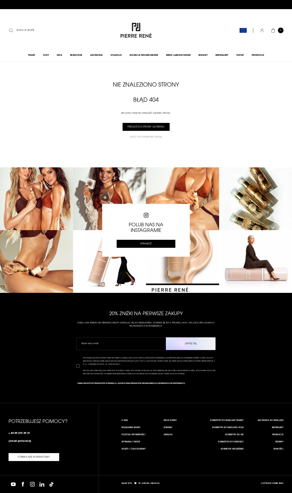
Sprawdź (146, 244)
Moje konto (170, 421)
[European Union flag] (243, 30)
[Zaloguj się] (262, 30)
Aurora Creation (151, 483)
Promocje (277, 435)
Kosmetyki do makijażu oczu (228, 428)
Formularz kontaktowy (34, 457)
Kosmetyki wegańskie (232, 449)
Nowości (278, 449)
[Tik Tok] (51, 484)
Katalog (168, 435)
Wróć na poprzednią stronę (146, 137)
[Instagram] (32, 484)
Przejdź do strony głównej (146, 127)
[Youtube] (13, 484)
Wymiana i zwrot (131, 442)
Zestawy (279, 442)
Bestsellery (277, 428)
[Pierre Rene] (135, 30)
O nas (125, 421)
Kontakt (168, 428)
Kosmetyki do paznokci (231, 442)
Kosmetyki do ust (234, 435)
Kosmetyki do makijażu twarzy (227, 421)
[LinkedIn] (42, 484)
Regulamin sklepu (131, 428)
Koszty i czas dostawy (134, 449)
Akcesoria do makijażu (270, 421)
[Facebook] (23, 484)
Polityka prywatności (133, 435)
